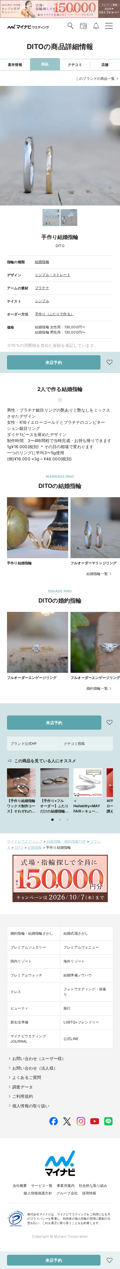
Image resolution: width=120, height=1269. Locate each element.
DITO (19, 847)
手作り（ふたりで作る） (54, 314)
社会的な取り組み (93, 1185)
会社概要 (20, 1185)
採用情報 (89, 1193)
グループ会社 (67, 1193)
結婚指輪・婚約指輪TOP (66, 841)
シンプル (42, 301)
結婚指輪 (42, 261)
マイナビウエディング (25, 841)
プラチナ (42, 288)
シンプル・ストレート (52, 275)
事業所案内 (66, 1185)
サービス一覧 (41, 1185)
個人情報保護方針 (38, 1193)
